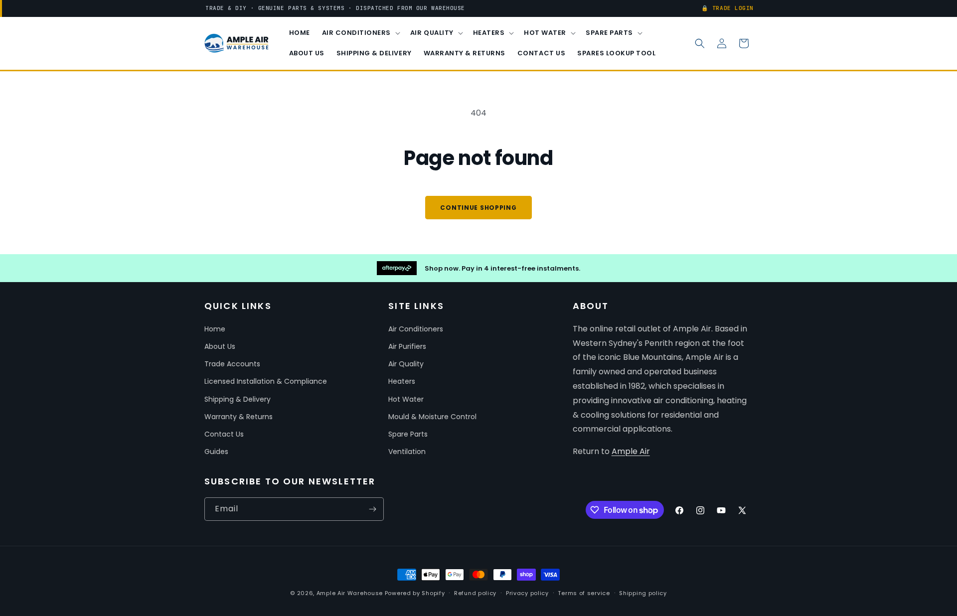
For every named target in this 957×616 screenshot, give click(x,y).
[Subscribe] (372, 509)
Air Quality (406, 364)
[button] (360, 33)
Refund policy (475, 593)
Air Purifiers (407, 346)
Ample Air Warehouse (350, 593)
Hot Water (406, 399)
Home (214, 329)
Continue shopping (478, 207)
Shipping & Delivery (237, 399)
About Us (219, 346)
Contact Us (224, 434)
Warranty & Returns (238, 417)
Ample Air (631, 451)
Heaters (401, 381)
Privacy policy (527, 593)
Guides (216, 452)
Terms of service (584, 593)
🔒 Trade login (727, 7)
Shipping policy (643, 593)
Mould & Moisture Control (432, 417)
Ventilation (407, 452)
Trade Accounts (232, 364)
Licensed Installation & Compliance (265, 381)
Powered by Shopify (415, 593)
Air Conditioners (415, 329)
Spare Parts (408, 434)
